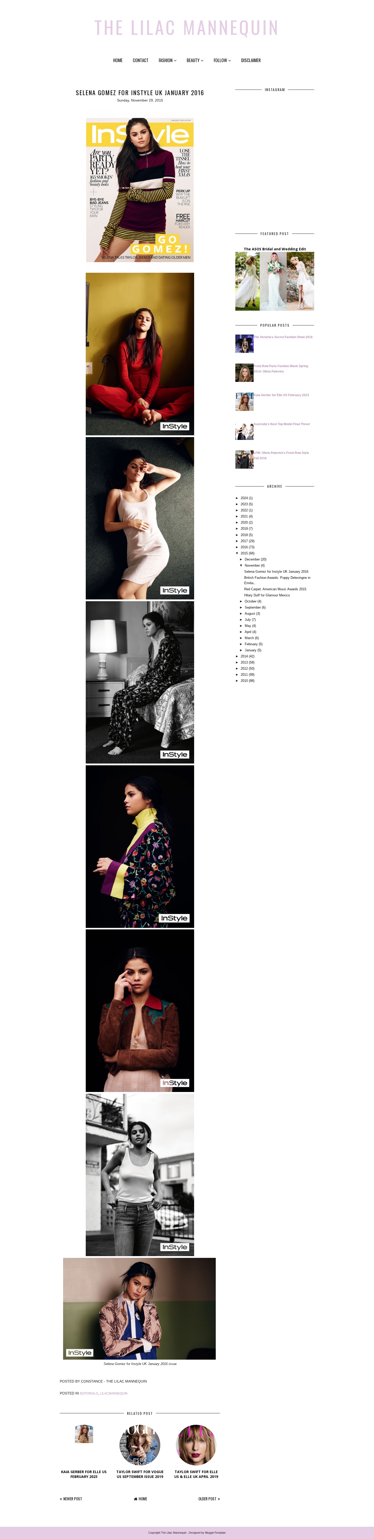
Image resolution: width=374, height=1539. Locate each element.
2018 (244, 535)
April (248, 632)
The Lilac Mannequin (187, 26)
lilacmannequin (113, 1393)
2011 (244, 675)
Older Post (207, 1498)
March (249, 638)
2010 (244, 681)
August (250, 613)
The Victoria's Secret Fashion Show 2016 (283, 337)
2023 (244, 504)
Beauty (193, 60)
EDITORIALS (89, 1393)
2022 (244, 510)
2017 (244, 541)
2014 (244, 656)
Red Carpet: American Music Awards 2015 (275, 589)
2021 (244, 516)
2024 (244, 498)
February (251, 644)
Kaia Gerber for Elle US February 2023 (281, 395)
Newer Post (72, 1498)
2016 (244, 547)
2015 (244, 553)
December (252, 559)
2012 (244, 668)
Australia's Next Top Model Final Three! (282, 424)
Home (118, 60)
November (252, 565)
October (250, 601)
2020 (244, 522)
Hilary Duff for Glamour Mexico (267, 595)
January (250, 650)
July (248, 620)
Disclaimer (251, 60)
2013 (244, 662)
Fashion (165, 60)
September (253, 607)
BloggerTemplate (215, 1532)
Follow (220, 60)
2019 (244, 528)
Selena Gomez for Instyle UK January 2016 (276, 571)
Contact (141, 60)
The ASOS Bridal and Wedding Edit (275, 249)
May (248, 626)
